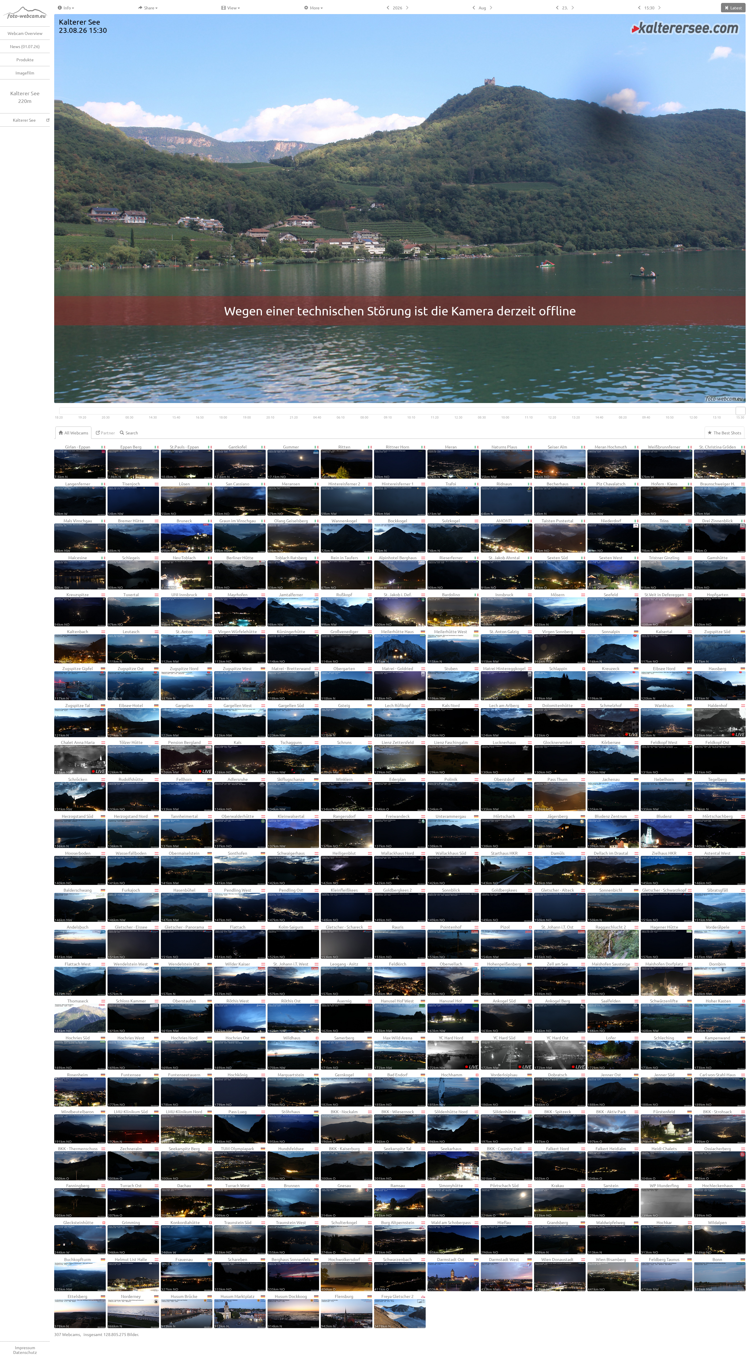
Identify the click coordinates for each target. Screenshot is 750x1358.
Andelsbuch (71, 941)
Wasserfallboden (127, 867)
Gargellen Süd (286, 720)
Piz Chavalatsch (606, 498)
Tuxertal (123, 609)
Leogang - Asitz (339, 978)
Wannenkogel (339, 535)
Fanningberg (71, 1200)
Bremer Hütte (126, 535)
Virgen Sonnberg (553, 646)
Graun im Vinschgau (235, 535)
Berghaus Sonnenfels (289, 1274)
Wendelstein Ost (180, 978)
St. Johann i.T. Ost (554, 941)
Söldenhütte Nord (448, 1126)
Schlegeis (124, 572)
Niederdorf (604, 535)
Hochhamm (445, 1089)
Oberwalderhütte (234, 830)
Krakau (549, 1200)
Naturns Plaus (499, 461)
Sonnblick (444, 904)
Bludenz (656, 830)
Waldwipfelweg (606, 1237)
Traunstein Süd (232, 1237)
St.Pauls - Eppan (180, 461)
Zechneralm (125, 1163)
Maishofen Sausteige (609, 978)
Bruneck (176, 535)
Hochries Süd (72, 1052)
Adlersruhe (231, 793)
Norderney (124, 1311)
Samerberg (337, 1052)
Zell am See (551, 978)
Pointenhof (444, 941)
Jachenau (604, 793)
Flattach (230, 941)
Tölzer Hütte (125, 757)
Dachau (176, 1200)
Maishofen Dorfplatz (662, 978)
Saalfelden (604, 1015)
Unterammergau (447, 830)
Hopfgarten (711, 609)
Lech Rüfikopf (392, 720)
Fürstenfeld (658, 1126)
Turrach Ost (125, 1200)
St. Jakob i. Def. (392, 609)
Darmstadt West (500, 1274)
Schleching (657, 1052)
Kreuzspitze (71, 609)
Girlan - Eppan (72, 461)
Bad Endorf (391, 1089)
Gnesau (336, 1200)
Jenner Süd (657, 1089)
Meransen (284, 498)
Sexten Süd (551, 572)
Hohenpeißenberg (501, 978)
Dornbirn (710, 978)
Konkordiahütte (180, 1237)
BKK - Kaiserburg (340, 1163)
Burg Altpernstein (394, 1237)
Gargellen (177, 720)
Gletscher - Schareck (342, 941)
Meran (442, 461)
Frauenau (177, 1274)
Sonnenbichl (605, 904)
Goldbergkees (499, 904)
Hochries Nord (179, 1052)
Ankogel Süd (498, 1015)
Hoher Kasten (712, 1015)
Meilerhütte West (447, 646)
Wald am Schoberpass (449, 1237)
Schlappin (550, 683)
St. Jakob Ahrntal (500, 572)
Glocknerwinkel (553, 757)
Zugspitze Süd (712, 646)
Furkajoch (124, 904)
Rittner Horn (391, 461)
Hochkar (656, 1237)
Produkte (25, 59)
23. (565, 7)
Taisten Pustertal (553, 535)
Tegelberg (710, 793)
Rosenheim (71, 1089)
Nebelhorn (657, 793)
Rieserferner (445, 572)
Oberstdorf (497, 793)
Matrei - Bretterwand (289, 683)
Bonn (708, 1274)
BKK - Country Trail (501, 1163)
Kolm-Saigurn (285, 941)
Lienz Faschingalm (448, 757)
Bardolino (444, 609)
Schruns (336, 757)
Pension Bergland (186, 757)
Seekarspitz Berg (180, 1163)
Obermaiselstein (180, 867)
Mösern (549, 609)
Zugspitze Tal (72, 720)
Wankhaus (657, 720)
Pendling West (232, 904)
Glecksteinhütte (73, 1237)
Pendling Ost (285, 904)
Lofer (602, 1052)
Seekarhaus (444, 1163)
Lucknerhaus (498, 757)
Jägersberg (551, 830)
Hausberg (710, 683)
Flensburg (337, 1311)
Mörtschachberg (713, 830)
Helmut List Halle (127, 1274)
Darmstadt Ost (446, 1274)
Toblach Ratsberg (287, 572)
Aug (482, 7)
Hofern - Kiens (659, 498)
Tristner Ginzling (660, 572)
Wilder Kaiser (232, 978)
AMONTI (496, 535)
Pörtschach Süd (500, 1200)
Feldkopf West (659, 757)
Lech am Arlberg (500, 720)
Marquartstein (286, 1089)
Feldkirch (390, 978)
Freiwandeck (392, 830)
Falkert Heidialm (607, 1163)
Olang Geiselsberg (288, 535)
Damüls (549, 867)
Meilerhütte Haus (394, 646)
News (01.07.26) (25, 46)
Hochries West (126, 1052)
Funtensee (124, 1089)
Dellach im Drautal (608, 867)
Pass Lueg (230, 1126)
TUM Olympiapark (234, 1163)
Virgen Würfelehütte (235, 646)
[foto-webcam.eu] (722, 399)
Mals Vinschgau (73, 535)
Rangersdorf (338, 830)
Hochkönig (231, 1089)
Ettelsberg (70, 1311)
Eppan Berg (125, 461)
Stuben (443, 683)
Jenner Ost (604, 1089)
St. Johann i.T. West (288, 978)
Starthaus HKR (499, 867)
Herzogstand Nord (128, 830)
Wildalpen (710, 1237)
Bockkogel (390, 535)
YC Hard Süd (506, 1052)
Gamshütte (711, 572)
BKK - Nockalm (339, 1126)
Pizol (495, 941)
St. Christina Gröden (715, 461)
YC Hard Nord (453, 1052)
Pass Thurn (550, 793)
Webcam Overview (25, 33)
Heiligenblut (338, 867)
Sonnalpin (604, 646)
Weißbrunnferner (660, 461)
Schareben (230, 1274)
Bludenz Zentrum (607, 830)
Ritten (335, 461)
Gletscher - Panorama (182, 941)
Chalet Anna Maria (79, 757)
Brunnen (284, 1200)
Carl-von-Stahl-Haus (715, 1089)
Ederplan (390, 793)
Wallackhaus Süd (447, 867)
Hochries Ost (232, 1052)
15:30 (649, 7)
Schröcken (70, 793)
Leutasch (123, 646)
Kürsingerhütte (286, 646)
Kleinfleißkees (339, 904)
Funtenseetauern (180, 1089)
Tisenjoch (124, 498)
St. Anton (177, 646)
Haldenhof (719, 720)
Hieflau (496, 1237)
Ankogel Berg (552, 1015)
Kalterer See (24, 120)
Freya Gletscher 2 (394, 1311)
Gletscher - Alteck (554, 904)
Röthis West (231, 1015)
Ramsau (389, 1200)
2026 (397, 7)
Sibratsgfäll (711, 904)
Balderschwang (73, 904)
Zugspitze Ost (126, 683)
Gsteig (335, 720)
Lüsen (175, 498)
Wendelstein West (128, 978)
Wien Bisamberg (607, 1274)
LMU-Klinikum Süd (128, 1126)
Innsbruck (497, 609)
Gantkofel (230, 461)
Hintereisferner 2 (340, 498)
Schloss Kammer (127, 1015)
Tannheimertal (179, 830)
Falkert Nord (551, 1163)
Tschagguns (285, 757)
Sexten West (605, 572)
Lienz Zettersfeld (394, 757)
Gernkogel (337, 1089)
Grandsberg (551, 1237)
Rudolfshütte (125, 793)
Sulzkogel (444, 535)
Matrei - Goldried (393, 683)
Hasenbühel (178, 904)
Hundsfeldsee (286, 1163)
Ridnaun (496, 498)
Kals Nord (444, 720)
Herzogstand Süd (73, 830)
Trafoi (442, 498)
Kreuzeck (603, 683)
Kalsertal (656, 646)
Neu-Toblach (178, 572)
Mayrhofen (231, 609)
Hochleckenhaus (713, 1200)
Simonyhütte (445, 1200)
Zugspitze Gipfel (73, 683)
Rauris (388, 941)
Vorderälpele (711, 941)
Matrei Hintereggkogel (503, 683)
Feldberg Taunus (660, 1274)
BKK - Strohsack (713, 1126)
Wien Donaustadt (554, 1274)
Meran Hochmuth (607, 461)
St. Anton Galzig (500, 646)
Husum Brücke (179, 1311)
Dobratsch (550, 1089)
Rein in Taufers (339, 572)
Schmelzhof (613, 720)
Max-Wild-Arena (393, 1052)
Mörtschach (498, 830)
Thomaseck (71, 1015)
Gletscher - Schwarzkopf (663, 904)
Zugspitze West (233, 683)
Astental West (712, 867)
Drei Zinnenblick (713, 535)
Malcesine (70, 572)
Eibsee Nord (658, 683)
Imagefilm (25, 72)
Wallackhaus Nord (394, 867)
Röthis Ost (284, 1015)
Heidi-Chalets (659, 1163)
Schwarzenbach (393, 1274)
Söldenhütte (498, 1126)
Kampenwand (712, 1052)
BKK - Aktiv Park (607, 1126)
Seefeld (603, 609)
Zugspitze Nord (179, 683)
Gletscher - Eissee (127, 941)
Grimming (124, 1237)
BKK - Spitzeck (552, 1126)
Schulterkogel (339, 1237)
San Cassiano (231, 498)
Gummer (283, 461)
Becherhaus (551, 498)
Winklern (337, 793)
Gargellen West (233, 720)
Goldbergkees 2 (393, 904)
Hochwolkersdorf (340, 1274)
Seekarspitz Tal (392, 1163)
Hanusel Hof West (394, 1015)
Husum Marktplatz (234, 1311)
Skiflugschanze (286, 793)
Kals (227, 757)
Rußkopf (336, 609)
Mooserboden (72, 867)
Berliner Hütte (233, 572)
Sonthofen (230, 867)
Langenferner (72, 498)
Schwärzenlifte (659, 1015)
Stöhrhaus (284, 1126)
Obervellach (445, 978)
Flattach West (72, 978)
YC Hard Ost (559, 1052)
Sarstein (603, 1200)
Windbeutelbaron (74, 1126)
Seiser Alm (550, 461)
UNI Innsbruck (179, 609)
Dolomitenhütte (553, 720)
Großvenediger (339, 646)
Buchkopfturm (72, 1274)
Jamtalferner (285, 609)
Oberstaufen (178, 1015)
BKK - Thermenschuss (76, 1163)
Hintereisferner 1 (394, 498)
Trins (655, 535)
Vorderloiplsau (499, 1089)
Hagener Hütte (659, 941)
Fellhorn (176, 793)
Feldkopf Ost (711, 757)
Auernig (336, 1015)
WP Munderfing (660, 1200)
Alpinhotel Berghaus (395, 572)
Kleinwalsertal (286, 830)
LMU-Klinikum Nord (181, 1126)
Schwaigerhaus (286, 867)
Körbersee (604, 757)
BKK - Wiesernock (394, 1126)
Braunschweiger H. (714, 498)
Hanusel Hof (445, 1015)
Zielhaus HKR (658, 867)
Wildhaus (284, 1052)
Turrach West (232, 1200)
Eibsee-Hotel (125, 720)
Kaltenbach (71, 646)
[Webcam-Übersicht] (28, 13)
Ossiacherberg (712, 1163)
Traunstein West (287, 1237)
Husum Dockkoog (287, 1311)
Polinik (442, 793)
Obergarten (338, 683)
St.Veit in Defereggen (662, 609)
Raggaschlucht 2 (607, 941)
